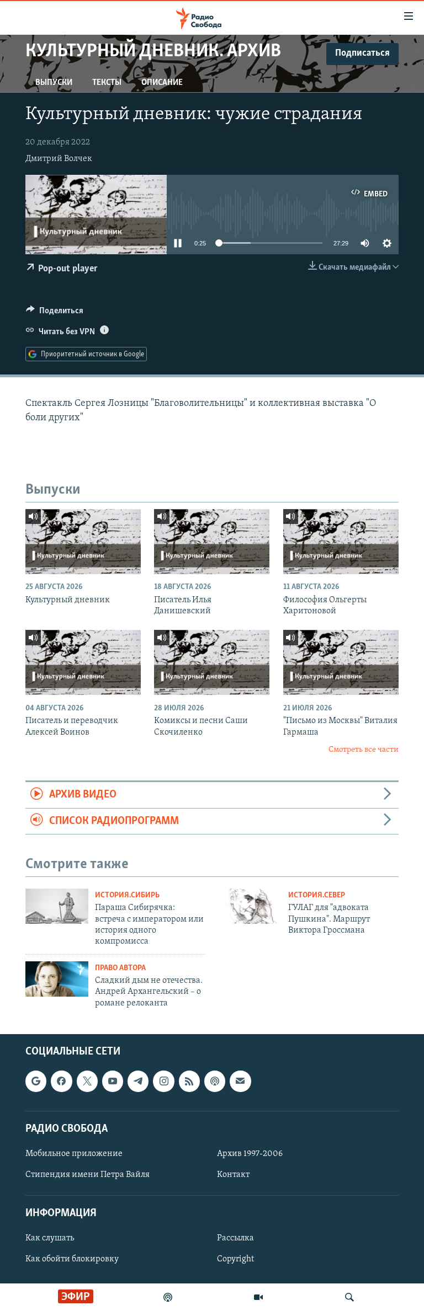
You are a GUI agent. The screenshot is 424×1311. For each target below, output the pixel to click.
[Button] (54, 313)
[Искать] (349, 1297)
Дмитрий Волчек (58, 158)
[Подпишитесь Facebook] (61, 1081)
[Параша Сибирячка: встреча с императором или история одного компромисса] (56, 906)
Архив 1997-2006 (250, 1153)
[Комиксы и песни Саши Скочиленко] (211, 662)
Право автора (120, 968)
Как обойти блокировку (72, 1259)
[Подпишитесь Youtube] (112, 1081)
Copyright (235, 1259)
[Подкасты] (214, 1081)
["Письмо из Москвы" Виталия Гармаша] (341, 662)
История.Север (316, 895)
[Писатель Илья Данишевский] (211, 541)
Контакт (233, 1174)
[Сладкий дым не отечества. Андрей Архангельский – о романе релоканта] (56, 979)
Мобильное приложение (74, 1153)
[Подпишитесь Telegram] (138, 1081)
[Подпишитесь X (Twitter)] (87, 1081)
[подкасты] (167, 1297)
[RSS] (189, 1081)
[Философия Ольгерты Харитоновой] (341, 541)
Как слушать (49, 1238)
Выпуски (53, 82)
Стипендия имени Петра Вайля (87, 1174)
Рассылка (235, 1238)
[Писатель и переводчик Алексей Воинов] (83, 662)
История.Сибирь (127, 895)
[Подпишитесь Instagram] (163, 1081)
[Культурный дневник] (83, 541)
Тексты (106, 82)
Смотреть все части (363, 750)
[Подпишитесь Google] (35, 1081)
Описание (162, 82)
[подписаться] (240, 1081)
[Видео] (258, 1297)
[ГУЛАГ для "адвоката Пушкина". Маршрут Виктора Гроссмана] (250, 906)
